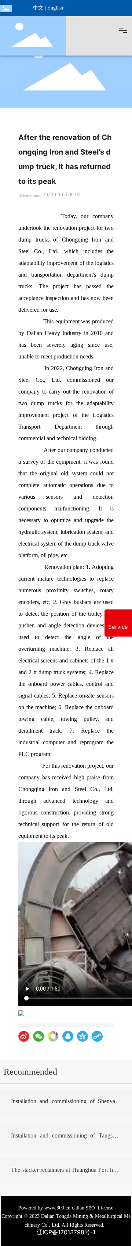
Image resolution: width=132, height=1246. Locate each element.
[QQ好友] (67, 1036)
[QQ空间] (82, 1036)
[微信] (38, 1036)
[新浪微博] (23, 1036)
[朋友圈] (53, 1036)
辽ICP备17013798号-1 (66, 1232)
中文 (38, 8)
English (55, 8)
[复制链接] (97, 1036)
